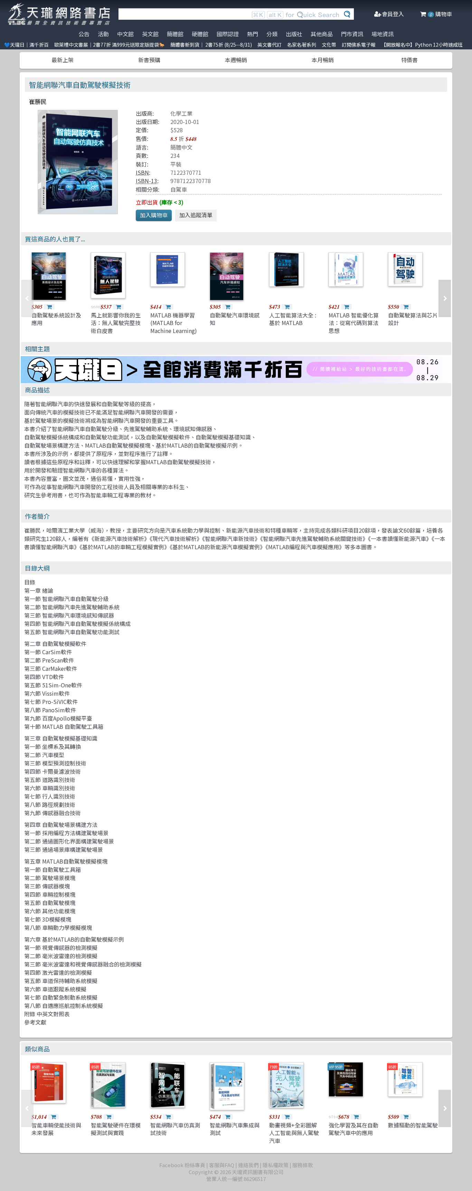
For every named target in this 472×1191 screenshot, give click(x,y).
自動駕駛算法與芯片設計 (413, 319)
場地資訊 (382, 34)
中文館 (125, 34)
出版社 (294, 34)
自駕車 (178, 189)
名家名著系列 (301, 44)
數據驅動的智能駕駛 (413, 1125)
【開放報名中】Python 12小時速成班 (422, 44)
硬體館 (200, 34)
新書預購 (149, 60)
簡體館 (175, 34)
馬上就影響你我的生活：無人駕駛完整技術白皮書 (116, 323)
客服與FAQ (221, 1165)
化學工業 (181, 113)
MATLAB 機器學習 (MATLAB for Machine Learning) (173, 323)
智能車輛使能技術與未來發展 (56, 1129)
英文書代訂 (269, 44)
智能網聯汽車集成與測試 (234, 1129)
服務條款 (302, 1165)
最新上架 (62, 60)
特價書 (409, 60)
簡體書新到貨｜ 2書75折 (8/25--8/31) (211, 44)
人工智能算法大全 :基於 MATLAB (292, 319)
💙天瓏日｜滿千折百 (26, 44)
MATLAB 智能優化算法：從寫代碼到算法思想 (354, 323)
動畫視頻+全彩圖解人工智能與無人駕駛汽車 (294, 1133)
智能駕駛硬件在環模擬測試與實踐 (116, 1129)
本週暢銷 (236, 60)
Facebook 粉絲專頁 (182, 1165)
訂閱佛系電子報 (359, 44)
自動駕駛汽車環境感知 (234, 319)
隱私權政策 (276, 1165)
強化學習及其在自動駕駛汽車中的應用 (353, 1129)
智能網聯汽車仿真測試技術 (175, 1129)
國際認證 (228, 34)
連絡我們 (248, 1165)
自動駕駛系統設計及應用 (56, 319)
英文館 (150, 34)
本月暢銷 (323, 60)
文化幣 (329, 44)
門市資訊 (352, 34)
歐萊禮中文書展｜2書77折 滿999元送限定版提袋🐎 (109, 44)
